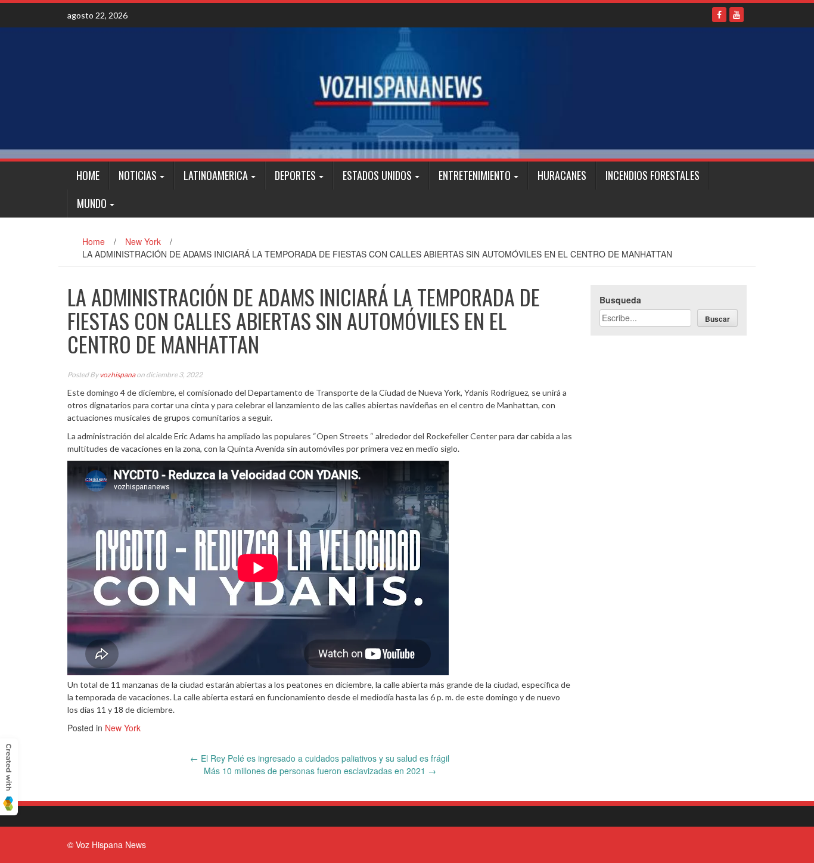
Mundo (92, 203)
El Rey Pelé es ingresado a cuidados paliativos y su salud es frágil (319, 758)
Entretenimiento (475, 175)
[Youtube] (736, 14)
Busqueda (620, 300)
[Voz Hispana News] (407, 93)
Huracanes (562, 175)
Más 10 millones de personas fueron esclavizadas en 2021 (320, 771)
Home (88, 175)
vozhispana (117, 374)
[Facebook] (719, 14)
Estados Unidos (377, 175)
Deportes (295, 175)
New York (143, 241)
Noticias (138, 175)
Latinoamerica (216, 175)
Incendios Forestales (652, 175)
